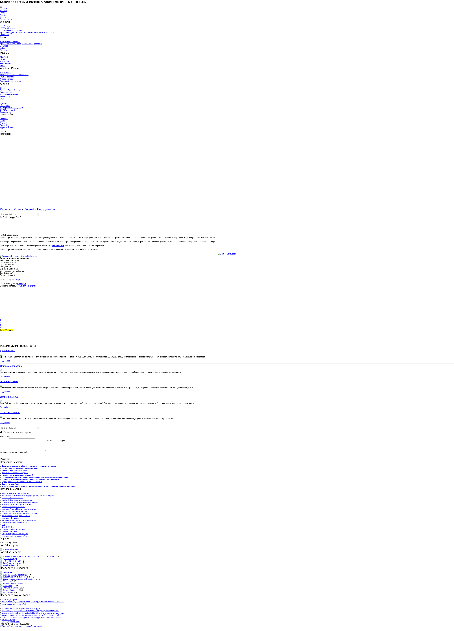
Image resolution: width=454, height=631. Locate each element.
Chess (2, 88)
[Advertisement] (9, 172)
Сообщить (21, 284)
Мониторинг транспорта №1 (14, 604)
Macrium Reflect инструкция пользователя (17, 500)
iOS (1, 129)
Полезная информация (10, 622)
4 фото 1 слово (6, 79)
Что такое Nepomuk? (9, 531)
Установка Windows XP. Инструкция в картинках (19, 509)
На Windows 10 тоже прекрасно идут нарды (21, 608)
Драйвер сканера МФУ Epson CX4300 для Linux (21, 44)
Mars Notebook (9, 565)
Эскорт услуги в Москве (11, 484)
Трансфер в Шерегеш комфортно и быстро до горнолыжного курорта (29, 466)
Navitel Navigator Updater (11, 30)
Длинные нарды (10, 549)
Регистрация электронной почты (13, 507)
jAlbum (3, 48)
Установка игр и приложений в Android (15, 536)
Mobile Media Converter (10, 42)
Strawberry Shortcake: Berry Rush (14, 75)
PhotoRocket (5, 63)
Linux (2, 121)
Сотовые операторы (11, 366)
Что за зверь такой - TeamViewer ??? (15, 522)
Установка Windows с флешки (12, 498)
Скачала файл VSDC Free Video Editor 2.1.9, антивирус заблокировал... (33, 613)
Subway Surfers (9, 590)
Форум (3, 17)
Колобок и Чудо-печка (12, 563)
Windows (4, 119)
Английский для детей (12, 583)
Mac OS (3, 123)
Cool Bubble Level (9, 397)
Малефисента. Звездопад (11, 108)
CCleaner (7, 581)
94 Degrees (5, 106)
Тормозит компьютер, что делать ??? (15, 493)
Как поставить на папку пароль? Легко (16, 516)
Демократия (5, 112)
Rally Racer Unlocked (9, 94)
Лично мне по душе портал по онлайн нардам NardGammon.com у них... (33, 602)
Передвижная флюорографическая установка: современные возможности (30, 479)
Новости (3, 11)
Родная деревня (7, 77)
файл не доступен (9, 600)
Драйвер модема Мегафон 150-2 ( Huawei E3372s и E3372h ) (27, 33)
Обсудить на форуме (27, 286)
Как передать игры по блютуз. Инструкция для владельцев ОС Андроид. (28, 495)
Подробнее (5, 361)
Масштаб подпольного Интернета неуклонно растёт (20, 520)
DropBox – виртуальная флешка (13, 529)
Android (3, 125)
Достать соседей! (7, 110)
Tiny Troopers (5, 73)
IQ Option (4, 104)
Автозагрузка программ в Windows (14, 511)
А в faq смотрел (8, 620)
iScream (3, 59)
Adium (2, 66)
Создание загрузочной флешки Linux (15, 534)
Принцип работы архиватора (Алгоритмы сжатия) (19, 513)
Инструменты (46, 209)
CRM (3, 525)
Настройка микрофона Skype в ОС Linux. (16, 504)
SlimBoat (4, 57)
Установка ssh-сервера (10, 518)
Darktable (4, 50)
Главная (3, 9)
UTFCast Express (7, 28)
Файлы (3, 15)
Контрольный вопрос (56, 441)
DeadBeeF (4, 46)
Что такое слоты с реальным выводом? (17, 475)
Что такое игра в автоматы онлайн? (15, 470)
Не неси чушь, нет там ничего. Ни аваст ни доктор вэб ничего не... (30, 611)
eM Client (7, 592)
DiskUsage (15, 279)
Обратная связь (7, 19)
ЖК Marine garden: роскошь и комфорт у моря (20, 468)
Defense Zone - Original (10, 90)
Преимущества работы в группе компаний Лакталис (22, 482)
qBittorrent (4, 35)
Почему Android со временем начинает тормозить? (20, 502)
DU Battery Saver (9, 381)
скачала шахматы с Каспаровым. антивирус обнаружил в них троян (31, 617)
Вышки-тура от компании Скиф (16, 577)
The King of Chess (10, 588)
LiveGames (5, 26)
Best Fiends (5, 97)
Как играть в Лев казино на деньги (15, 473)
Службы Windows (8, 527)
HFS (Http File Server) (12, 561)
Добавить (5, 459)
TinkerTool (4, 61)
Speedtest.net (6, 92)
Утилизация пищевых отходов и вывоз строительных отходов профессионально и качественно (39, 486)
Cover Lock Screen (10, 412)
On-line (3, 131)
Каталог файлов (10, 209)
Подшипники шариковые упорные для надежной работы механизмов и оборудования (35, 477)
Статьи (3, 13)
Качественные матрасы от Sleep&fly (18, 579)
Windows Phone (7, 127)
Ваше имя (4, 437)
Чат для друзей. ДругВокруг (15, 575)
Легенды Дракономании (10, 81)
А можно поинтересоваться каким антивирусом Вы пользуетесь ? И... (32, 615)
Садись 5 (7, 572)
